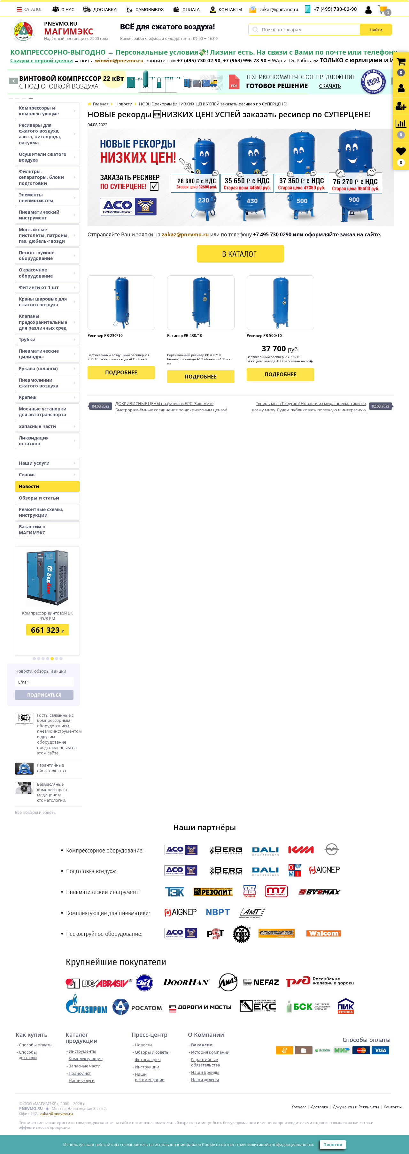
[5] (52, 658)
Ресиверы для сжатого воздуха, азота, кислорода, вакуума (40, 134)
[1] (34, 658)
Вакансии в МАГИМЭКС (32, 529)
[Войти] (401, 88)
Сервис (27, 474)
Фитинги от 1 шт (39, 287)
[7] (61, 658)
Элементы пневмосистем (36, 197)
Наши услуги (34, 463)
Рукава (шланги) (38, 368)
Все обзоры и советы (36, 812)
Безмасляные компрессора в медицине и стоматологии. (52, 792)
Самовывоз (149, 9)
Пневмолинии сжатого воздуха (38, 383)
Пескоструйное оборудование (36, 255)
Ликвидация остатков (34, 441)
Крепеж (27, 397)
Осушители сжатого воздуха (42, 157)
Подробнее (121, 372)
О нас (67, 9)
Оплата (191, 9)
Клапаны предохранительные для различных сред (43, 322)
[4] (47, 658)
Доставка (105, 9)
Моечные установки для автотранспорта (42, 411)
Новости (29, 486)
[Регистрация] (401, 106)
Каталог (33, 9)
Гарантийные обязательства (51, 767)
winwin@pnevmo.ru (119, 60)
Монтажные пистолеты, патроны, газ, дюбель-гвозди (44, 235)
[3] (43, 658)
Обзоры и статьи (39, 498)
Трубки (27, 339)
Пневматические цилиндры (39, 354)
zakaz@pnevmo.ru (278, 9)
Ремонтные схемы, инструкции (41, 512)
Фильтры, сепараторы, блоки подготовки (41, 177)
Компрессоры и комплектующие (39, 111)
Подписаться (44, 695)
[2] (38, 658)
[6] (56, 658)
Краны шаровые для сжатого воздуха (43, 302)
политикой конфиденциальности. (280, 1144)
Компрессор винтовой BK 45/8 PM (47, 615)
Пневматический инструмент (39, 215)
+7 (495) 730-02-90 (335, 9)
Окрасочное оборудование (36, 273)
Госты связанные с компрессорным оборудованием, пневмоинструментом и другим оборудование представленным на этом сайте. (59, 734)
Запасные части (37, 426)
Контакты (230, 9)
